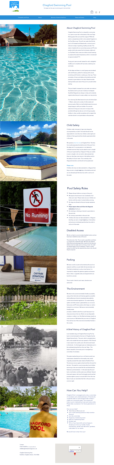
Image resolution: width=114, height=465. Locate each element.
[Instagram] (96, 12)
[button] (92, 11)
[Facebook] (99, 12)
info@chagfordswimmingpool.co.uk (28, 449)
